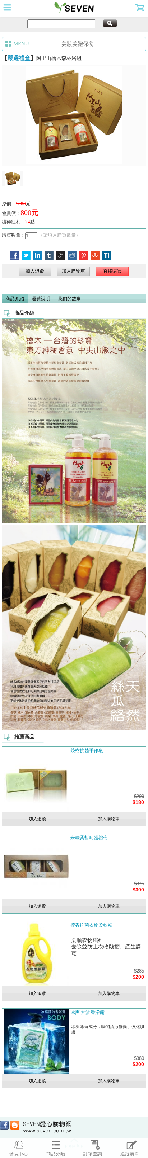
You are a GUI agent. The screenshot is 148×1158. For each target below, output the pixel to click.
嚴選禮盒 (19, 58)
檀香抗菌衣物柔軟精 (91, 925)
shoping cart (140, 7)
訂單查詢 (92, 1154)
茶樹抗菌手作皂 (86, 750)
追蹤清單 (129, 1154)
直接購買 (112, 271)
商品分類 (55, 1154)
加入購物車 (73, 271)
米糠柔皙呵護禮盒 (89, 838)
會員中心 (18, 1154)
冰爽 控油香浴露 (87, 1012)
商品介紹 (14, 298)
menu (7, 7)
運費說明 (41, 298)
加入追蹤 (35, 271)
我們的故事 (69, 298)
